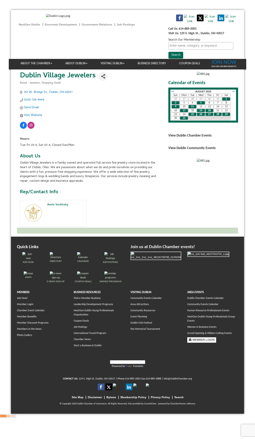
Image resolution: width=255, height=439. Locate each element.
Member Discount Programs (32, 322)
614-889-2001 (133, 378)
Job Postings (80, 327)
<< (172, 91)
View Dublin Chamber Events (190, 136)
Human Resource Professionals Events (208, 310)
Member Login (25, 304)
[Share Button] (103, 76)
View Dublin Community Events (192, 148)
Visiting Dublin (112, 63)
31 (184, 118)
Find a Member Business (87, 298)
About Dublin (75, 63)
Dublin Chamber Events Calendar (205, 298)
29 (226, 114)
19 (200, 110)
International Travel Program (90, 333)
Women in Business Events (201, 327)
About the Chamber (35, 63)
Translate (138, 366)
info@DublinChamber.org (178, 378)
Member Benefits (26, 316)
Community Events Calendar (146, 298)
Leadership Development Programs (93, 304)
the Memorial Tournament (145, 329)
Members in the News (29, 329)
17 (184, 110)
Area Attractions (139, 304)
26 (200, 114)
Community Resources (142, 310)
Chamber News (82, 339)
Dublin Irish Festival (141, 322)
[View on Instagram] (30, 128)
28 (217, 114)
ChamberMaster (178, 404)
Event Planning (138, 316)
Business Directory (152, 63)
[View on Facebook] (23, 128)
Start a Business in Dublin (88, 345)
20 (209, 110)
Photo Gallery (24, 335)
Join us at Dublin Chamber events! (162, 247)
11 (192, 106)
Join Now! (22, 298)
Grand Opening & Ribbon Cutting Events (209, 333)
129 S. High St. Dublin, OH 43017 (97, 378)
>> (233, 91)
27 (209, 114)
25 (192, 114)
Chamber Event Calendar (31, 310)
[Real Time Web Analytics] (8, 416)
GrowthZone (150, 404)
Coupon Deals (189, 63)
